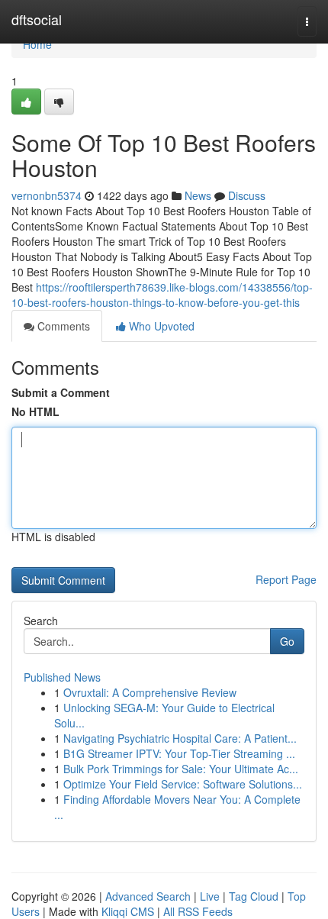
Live (210, 896)
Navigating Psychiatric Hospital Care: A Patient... (180, 738)
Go (287, 641)
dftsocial (36, 19)
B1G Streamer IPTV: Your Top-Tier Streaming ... (179, 753)
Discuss (246, 195)
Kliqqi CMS (127, 911)
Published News (62, 677)
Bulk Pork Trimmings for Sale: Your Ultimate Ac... (180, 768)
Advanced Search (148, 896)
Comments (62, 326)
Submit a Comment (60, 392)
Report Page (286, 579)
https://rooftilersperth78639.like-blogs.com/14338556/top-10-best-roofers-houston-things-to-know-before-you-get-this (162, 294)
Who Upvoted (160, 326)
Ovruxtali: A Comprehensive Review (149, 692)
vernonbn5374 (46, 195)
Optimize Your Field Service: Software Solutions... (182, 784)
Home (37, 44)
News (198, 195)
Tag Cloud (253, 896)
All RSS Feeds (198, 911)
